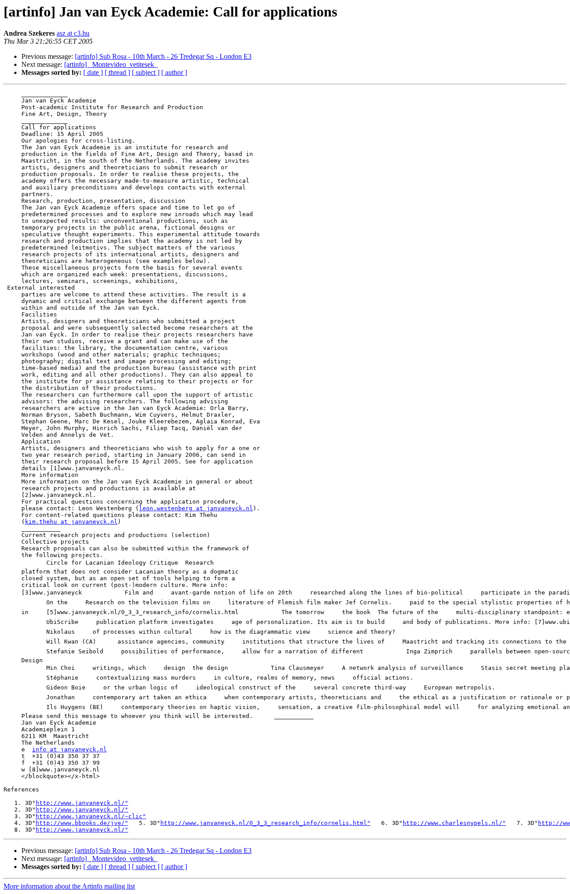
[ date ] (93, 72)
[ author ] (174, 72)
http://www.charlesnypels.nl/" (454, 823)
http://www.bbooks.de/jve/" (82, 823)
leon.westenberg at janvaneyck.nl (196, 508)
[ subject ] (145, 72)
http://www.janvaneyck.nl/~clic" (91, 816)
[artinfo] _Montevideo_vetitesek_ (111, 64)
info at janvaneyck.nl (69, 749)
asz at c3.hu (73, 33)
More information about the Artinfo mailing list (69, 886)
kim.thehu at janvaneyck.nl (71, 521)
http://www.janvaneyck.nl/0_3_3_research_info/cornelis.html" (265, 823)
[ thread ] (117, 72)
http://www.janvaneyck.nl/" (82, 803)
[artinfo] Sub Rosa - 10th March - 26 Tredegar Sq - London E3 (163, 56)
